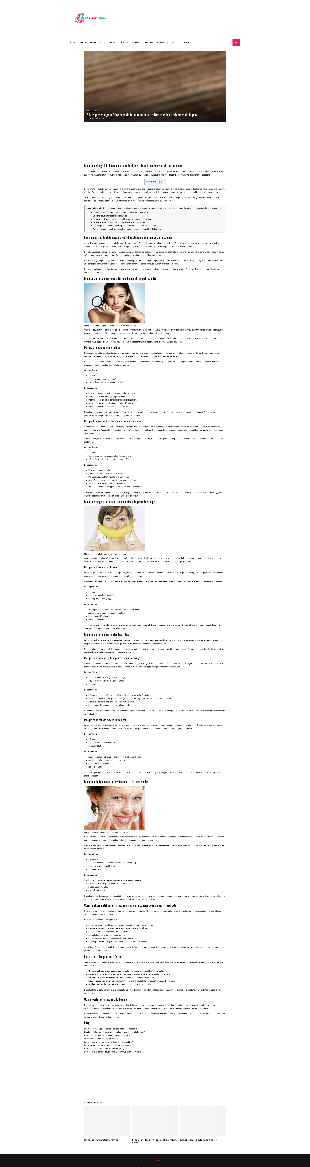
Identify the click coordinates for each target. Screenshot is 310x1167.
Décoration (124, 42)
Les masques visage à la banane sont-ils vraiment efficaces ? (110, 1029)
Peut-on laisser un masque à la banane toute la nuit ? (107, 1035)
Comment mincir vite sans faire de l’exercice (101, 1139)
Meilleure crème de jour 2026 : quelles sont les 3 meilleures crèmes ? (154, 1141)
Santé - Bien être (92, 110)
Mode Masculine (163, 42)
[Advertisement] (196, 19)
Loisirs (174, 42)
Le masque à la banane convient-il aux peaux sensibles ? (108, 1042)
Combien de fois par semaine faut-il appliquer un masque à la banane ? (114, 1032)
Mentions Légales (148, 1161)
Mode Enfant (149, 42)
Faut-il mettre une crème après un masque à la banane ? (108, 1045)
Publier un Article (162, 1161)
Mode (101, 42)
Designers (135, 42)
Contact (186, 42)
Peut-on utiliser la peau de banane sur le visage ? (105, 1049)
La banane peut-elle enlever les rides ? (101, 1039)
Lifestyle (82, 42)
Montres (93, 42)
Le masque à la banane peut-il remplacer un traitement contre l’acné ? (114, 1052)
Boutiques (112, 42)
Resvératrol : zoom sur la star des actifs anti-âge (198, 1139)
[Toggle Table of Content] (160, 182)
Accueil (73, 42)
